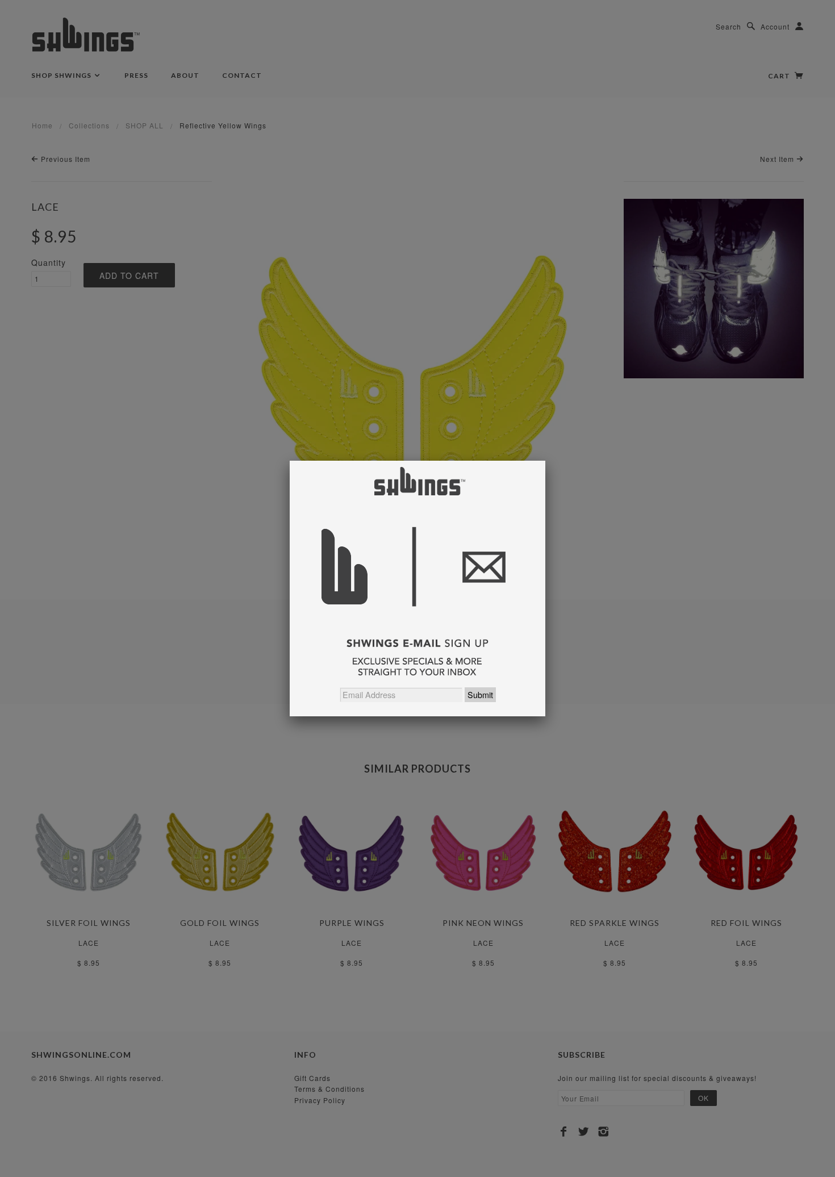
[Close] (545, 460)
